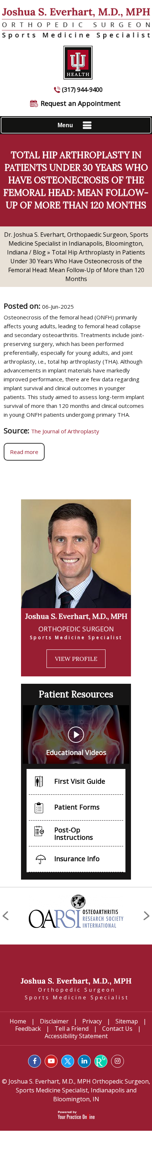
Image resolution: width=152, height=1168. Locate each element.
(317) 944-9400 (82, 90)
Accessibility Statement (76, 1036)
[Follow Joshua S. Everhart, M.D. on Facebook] (34, 1061)
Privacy (92, 1021)
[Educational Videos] (76, 734)
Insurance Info (77, 858)
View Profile (76, 658)
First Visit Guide (79, 781)
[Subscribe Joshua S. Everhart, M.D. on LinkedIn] (84, 1061)
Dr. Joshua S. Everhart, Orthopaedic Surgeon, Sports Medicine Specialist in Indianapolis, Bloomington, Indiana (76, 243)
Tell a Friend (72, 1029)
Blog (39, 252)
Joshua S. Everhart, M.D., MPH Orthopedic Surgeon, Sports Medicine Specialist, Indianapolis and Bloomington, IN (78, 1090)
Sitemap (126, 1021)
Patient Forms (77, 807)
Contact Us (117, 1029)
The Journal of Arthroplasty (65, 431)
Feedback (28, 1029)
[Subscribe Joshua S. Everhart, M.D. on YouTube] (51, 1061)
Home (18, 1021)
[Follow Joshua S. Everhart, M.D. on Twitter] (67, 1061)
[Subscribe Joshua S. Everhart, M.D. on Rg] (100, 1061)
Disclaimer (54, 1021)
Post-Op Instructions (73, 833)
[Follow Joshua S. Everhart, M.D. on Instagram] (117, 1061)
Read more (24, 451)
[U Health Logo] (76, 59)
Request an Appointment (81, 103)
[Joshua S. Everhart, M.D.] (76, 989)
